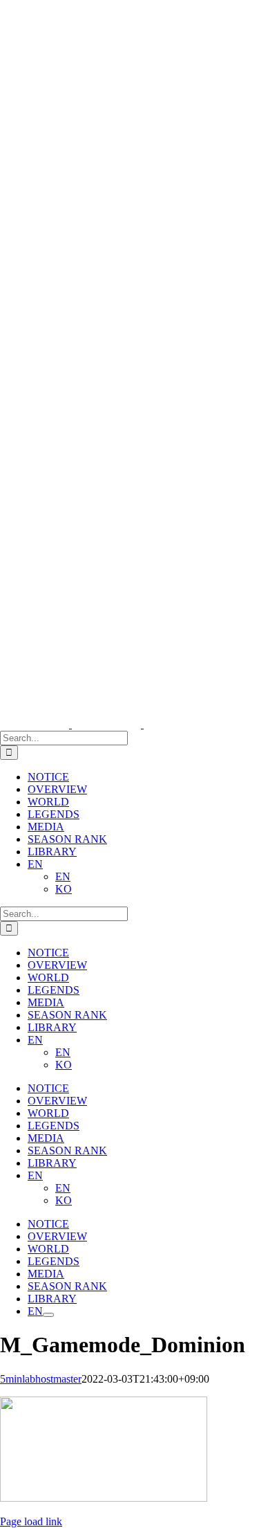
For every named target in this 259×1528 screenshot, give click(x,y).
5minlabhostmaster (40, 1379)
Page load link (31, 1521)
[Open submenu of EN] (48, 1315)
